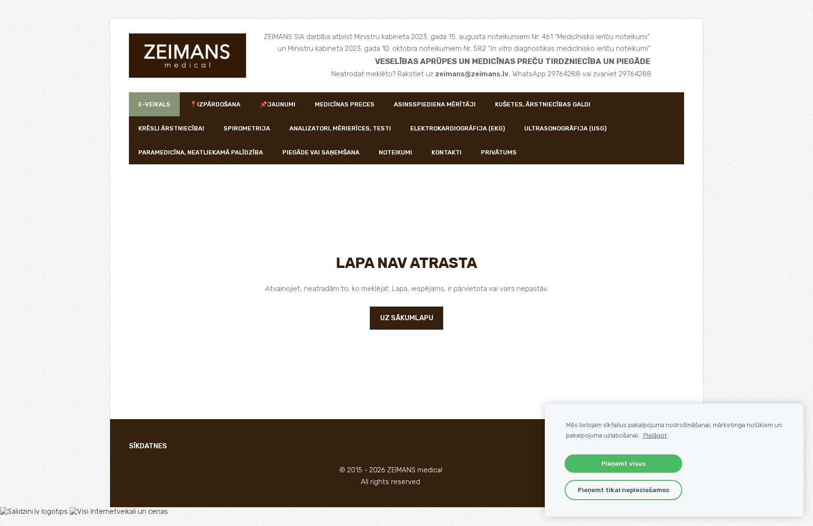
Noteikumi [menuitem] (395, 152)
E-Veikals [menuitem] (154, 104)
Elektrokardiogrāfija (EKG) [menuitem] (457, 128)
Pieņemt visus (623, 463)
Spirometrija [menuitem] (246, 128)
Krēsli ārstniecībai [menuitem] (171, 128)
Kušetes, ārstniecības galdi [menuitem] (542, 104)
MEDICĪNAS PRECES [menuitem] (345, 104)
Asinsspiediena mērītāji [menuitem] (435, 104)
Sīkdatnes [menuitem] (148, 446)
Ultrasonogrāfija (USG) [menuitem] (565, 128)
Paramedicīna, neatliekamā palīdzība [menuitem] (200, 152)
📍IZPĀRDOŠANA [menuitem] (215, 104)
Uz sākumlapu (406, 318)
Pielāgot (655, 435)
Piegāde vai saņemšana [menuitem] (320, 152)
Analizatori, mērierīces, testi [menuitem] (340, 128)
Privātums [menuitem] (499, 152)
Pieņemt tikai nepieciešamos (623, 490)
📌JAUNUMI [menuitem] (277, 104)
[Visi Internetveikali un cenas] (119, 511)
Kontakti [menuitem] (446, 152)
